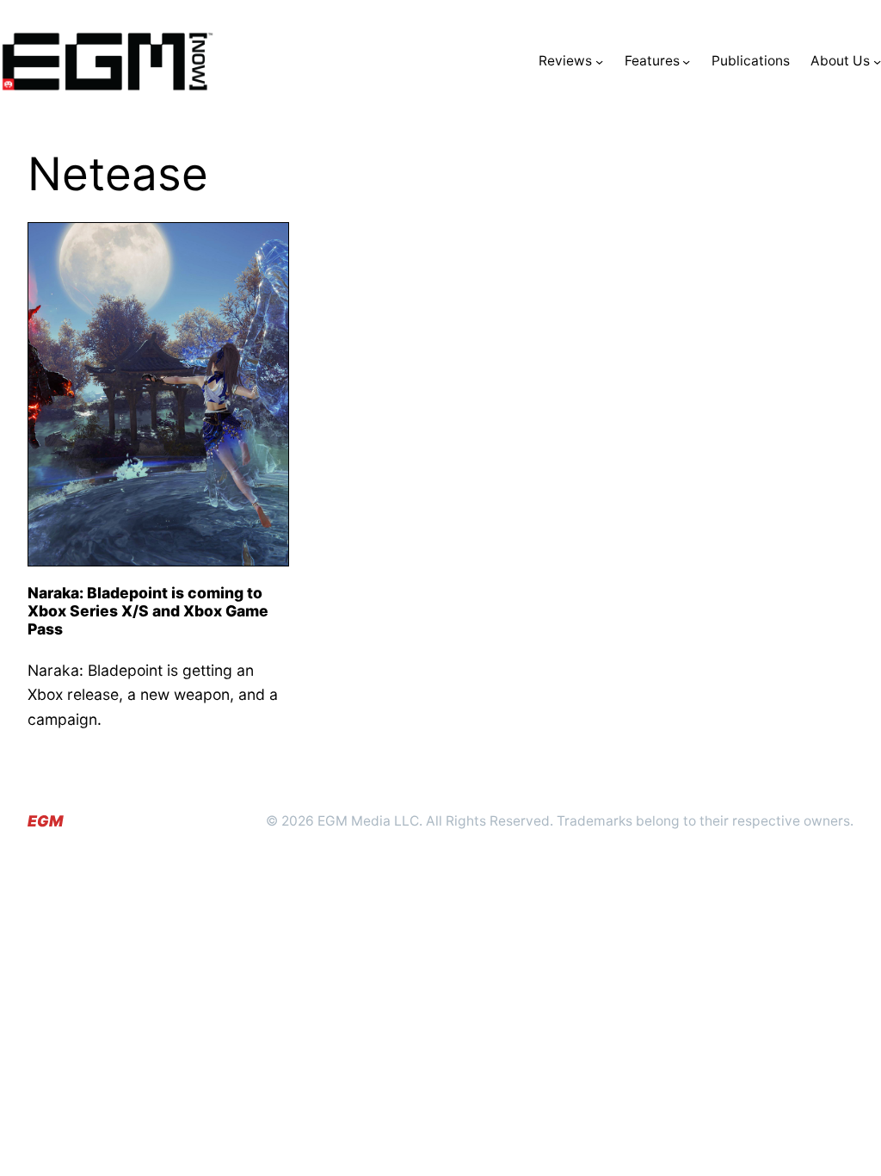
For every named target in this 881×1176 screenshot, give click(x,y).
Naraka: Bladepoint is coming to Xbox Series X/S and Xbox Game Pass (148, 611)
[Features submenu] (686, 61)
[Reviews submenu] (599, 61)
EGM (45, 821)
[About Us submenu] (877, 61)
